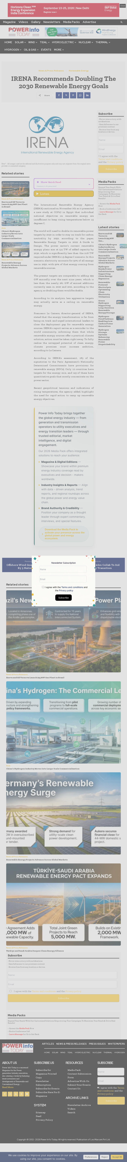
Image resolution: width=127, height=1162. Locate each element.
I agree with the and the (66, 589)
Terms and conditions (72, 587)
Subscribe (63, 597)
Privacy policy (66, 590)
